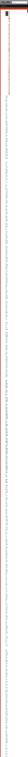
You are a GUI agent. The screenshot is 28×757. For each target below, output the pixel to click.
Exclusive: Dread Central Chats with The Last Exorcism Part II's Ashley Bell (9, 53)
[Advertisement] (15, 34)
